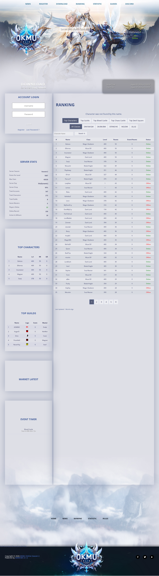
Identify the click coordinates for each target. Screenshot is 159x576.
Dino (16, 336)
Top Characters (70, 120)
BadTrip (68, 253)
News (65, 518)
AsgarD (16, 331)
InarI (44, 345)
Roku (68, 192)
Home (53, 518)
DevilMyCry (68, 209)
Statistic (92, 518)
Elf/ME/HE (114, 126)
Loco (67, 201)
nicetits (67, 257)
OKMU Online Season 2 (29, 556)
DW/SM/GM (89, 126)
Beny (68, 231)
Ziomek (67, 222)
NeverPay (16, 345)
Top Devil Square (136, 120)
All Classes (75, 126)
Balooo (20, 261)
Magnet (20, 274)
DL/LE (134, 126)
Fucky (68, 284)
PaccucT (68, 179)
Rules (105, 518)
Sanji (20, 279)
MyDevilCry (68, 205)
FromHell (17, 340)
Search (82, 134)
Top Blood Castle (100, 120)
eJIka (67, 279)
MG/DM (124, 126)
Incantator (19, 270)
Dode (45, 327)
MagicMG (67, 240)
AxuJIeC (67, 236)
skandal (68, 227)
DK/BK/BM (101, 126)
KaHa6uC (68, 196)
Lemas (68, 188)
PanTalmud (68, 214)
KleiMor (45, 331)
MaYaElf (68, 244)
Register (21, 130)
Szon (68, 275)
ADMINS (17, 327)
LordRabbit (68, 218)
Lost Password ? (32, 130)
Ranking (78, 518)
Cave (45, 336)
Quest (68, 249)
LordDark (68, 262)
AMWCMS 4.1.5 (21, 558)
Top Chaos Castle (118, 120)
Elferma (20, 265)
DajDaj (67, 288)
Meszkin (68, 292)
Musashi (68, 166)
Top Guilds (85, 120)
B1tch (68, 175)
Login (28, 124)
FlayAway (68, 170)
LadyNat (68, 183)
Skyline (67, 270)
